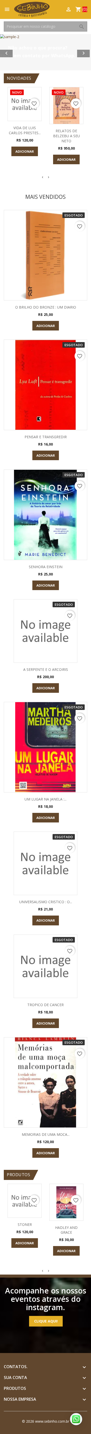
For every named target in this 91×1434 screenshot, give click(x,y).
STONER (25, 1224)
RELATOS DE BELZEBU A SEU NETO (66, 135)
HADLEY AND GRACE (66, 1230)
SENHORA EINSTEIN (45, 566)
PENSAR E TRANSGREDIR (46, 436)
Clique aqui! (46, 1321)
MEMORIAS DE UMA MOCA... (46, 1134)
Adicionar (24, 151)
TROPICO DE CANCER (45, 1004)
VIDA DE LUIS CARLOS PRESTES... (25, 130)
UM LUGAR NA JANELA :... (45, 799)
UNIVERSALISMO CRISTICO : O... (45, 901)
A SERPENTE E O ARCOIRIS (45, 669)
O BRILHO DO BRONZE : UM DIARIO (45, 307)
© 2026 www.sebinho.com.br (45, 1421)
